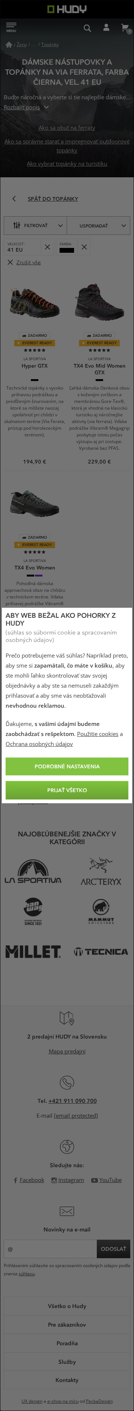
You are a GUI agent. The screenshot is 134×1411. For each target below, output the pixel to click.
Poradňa (67, 1343)
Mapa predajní (67, 1051)
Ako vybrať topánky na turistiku (67, 164)
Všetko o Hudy (67, 1305)
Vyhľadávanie (87, 28)
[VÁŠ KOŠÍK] (124, 28)
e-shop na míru (63, 1401)
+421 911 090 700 (72, 1100)
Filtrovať (36, 225)
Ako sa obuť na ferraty (67, 128)
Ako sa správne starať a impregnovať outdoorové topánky (67, 146)
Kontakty (67, 1379)
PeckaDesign (99, 1401)
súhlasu (27, 1273)
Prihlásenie (106, 28)
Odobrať (47, 247)
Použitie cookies (97, 734)
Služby (67, 1361)
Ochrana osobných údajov (39, 744)
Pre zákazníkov (67, 1324)
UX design (32, 1401)
